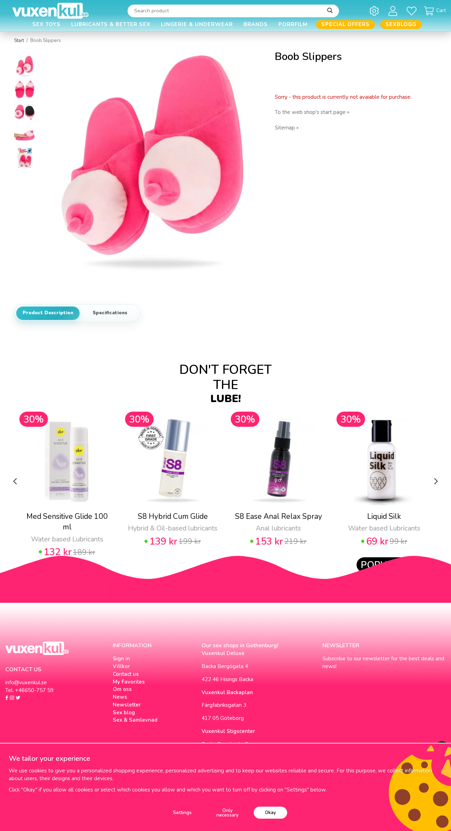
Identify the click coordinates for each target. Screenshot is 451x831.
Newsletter (127, 704)
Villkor (121, 666)
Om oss (122, 689)
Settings (182, 812)
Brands (255, 24)
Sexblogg (400, 24)
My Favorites (129, 681)
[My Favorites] (413, 10)
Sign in (121, 658)
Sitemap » (287, 127)
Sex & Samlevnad (135, 719)
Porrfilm (293, 24)
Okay (270, 812)
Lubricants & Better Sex (110, 24)
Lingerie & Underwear (197, 24)
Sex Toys (46, 24)
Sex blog (124, 712)
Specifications (110, 313)
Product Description (48, 313)
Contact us (126, 674)
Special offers (345, 24)
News (120, 696)
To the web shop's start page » (312, 112)
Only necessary (227, 813)
